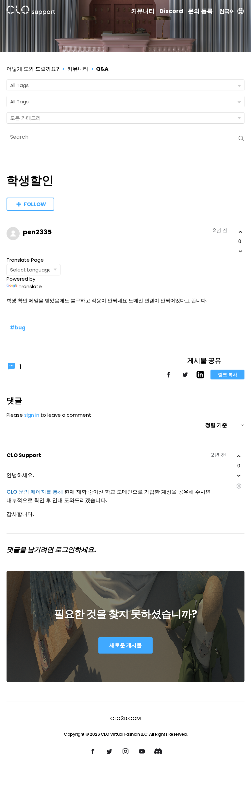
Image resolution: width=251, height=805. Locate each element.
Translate (30, 286)
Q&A (102, 69)
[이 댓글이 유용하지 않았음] (239, 476)
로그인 (65, 549)
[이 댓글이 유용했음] (239, 456)
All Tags (19, 85)
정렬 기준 (216, 425)
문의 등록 (200, 11)
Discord (171, 11)
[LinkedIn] (200, 376)
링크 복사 (227, 374)
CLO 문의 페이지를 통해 (35, 492)
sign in (31, 414)
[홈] (31, 12)
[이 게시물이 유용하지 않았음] (240, 251)
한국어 (227, 11)
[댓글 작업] (238, 486)
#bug (17, 327)
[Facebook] (169, 377)
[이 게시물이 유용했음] (240, 232)
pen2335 (37, 231)
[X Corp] (185, 377)
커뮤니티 (143, 11)
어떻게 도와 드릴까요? (33, 69)
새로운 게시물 (125, 645)
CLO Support (24, 455)
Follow (35, 204)
